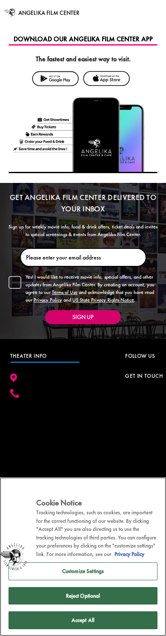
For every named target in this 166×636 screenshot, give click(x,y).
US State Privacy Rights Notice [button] (103, 300)
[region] (83, 556)
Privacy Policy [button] (48, 300)
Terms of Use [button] (64, 292)
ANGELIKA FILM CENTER (48, 13)
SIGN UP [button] (83, 317)
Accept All (83, 620)
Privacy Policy (129, 554)
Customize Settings (83, 571)
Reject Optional (83, 595)
